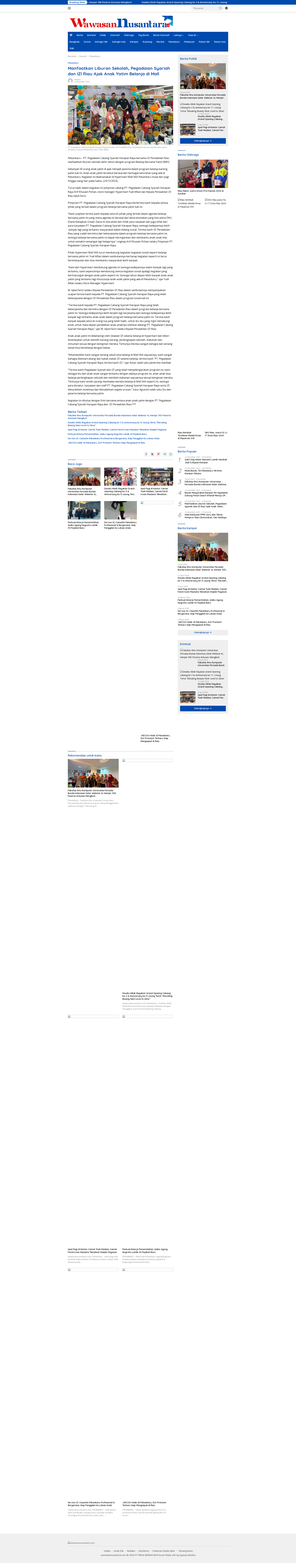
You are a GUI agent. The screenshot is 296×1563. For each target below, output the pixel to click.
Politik (103, 35)
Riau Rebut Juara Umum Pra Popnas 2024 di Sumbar (201, 192)
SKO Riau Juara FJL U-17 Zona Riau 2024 (216, 434)
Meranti (160, 41)
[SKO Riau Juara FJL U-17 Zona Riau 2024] (216, 314)
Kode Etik (119, 1551)
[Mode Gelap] (226, 8)
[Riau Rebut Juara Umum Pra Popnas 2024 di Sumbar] (203, 174)
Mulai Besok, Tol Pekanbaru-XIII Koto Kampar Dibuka (203, 472)
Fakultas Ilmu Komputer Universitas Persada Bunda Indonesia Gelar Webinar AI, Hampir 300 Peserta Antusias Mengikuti (119, 417)
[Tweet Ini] (152, 454)
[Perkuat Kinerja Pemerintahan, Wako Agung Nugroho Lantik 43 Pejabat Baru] (84, 510)
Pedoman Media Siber (164, 1551)
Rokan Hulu (220, 41)
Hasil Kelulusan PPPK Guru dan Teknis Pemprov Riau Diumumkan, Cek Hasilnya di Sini (205, 516)
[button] (220, 8)
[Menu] (70, 8)
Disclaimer (144, 1551)
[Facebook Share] (146, 454)
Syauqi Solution (187, 1555)
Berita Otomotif (161, 35)
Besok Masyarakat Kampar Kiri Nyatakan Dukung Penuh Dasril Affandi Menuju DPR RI (206, 494)
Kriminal (91, 35)
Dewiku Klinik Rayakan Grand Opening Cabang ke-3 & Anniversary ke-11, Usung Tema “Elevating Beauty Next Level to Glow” (147, 2)
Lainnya (178, 35)
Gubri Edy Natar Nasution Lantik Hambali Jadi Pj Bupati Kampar (206, 461)
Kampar (134, 41)
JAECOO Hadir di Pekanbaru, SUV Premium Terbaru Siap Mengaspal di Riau (106, 442)
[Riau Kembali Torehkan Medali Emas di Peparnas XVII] (189, 314)
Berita (80, 35)
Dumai (87, 41)
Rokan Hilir (204, 41)
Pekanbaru (174, 41)
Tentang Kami (186, 1551)
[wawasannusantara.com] (122, 21)
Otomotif (115, 35)
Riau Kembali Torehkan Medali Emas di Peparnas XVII (189, 435)
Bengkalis (75, 41)
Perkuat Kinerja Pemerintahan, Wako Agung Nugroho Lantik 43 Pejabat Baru (107, 434)
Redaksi (77, 79)
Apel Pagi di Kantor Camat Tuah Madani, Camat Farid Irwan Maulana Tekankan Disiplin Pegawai (117, 429)
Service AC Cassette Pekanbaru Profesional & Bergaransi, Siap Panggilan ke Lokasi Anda (113, 438)
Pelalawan (189, 41)
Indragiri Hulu (119, 41)
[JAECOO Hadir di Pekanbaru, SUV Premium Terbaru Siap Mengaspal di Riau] (157, 617)
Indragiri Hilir (101, 41)
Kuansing (147, 41)
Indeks (107, 1551)
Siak (72, 48)
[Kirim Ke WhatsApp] (171, 454)
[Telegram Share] (164, 454)
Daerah (192, 35)
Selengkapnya (202, 140)
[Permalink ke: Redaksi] (70, 80)
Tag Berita (143, 35)
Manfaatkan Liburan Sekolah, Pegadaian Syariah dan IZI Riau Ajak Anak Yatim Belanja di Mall (206, 505)
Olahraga (129, 35)
